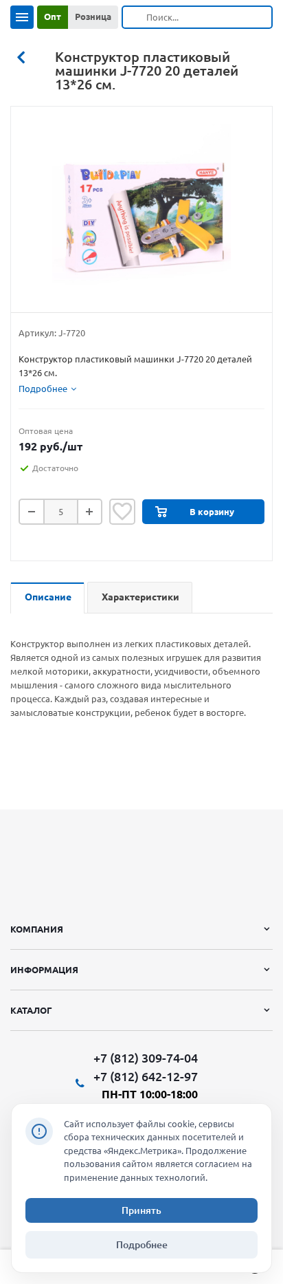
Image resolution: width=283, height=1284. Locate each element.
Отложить (122, 512)
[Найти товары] (134, 17)
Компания (36, 929)
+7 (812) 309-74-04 (145, 1058)
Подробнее (142, 1244)
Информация (44, 970)
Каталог (31, 1010)
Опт (52, 16)
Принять (141, 1210)
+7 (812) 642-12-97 (145, 1076)
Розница (93, 16)
